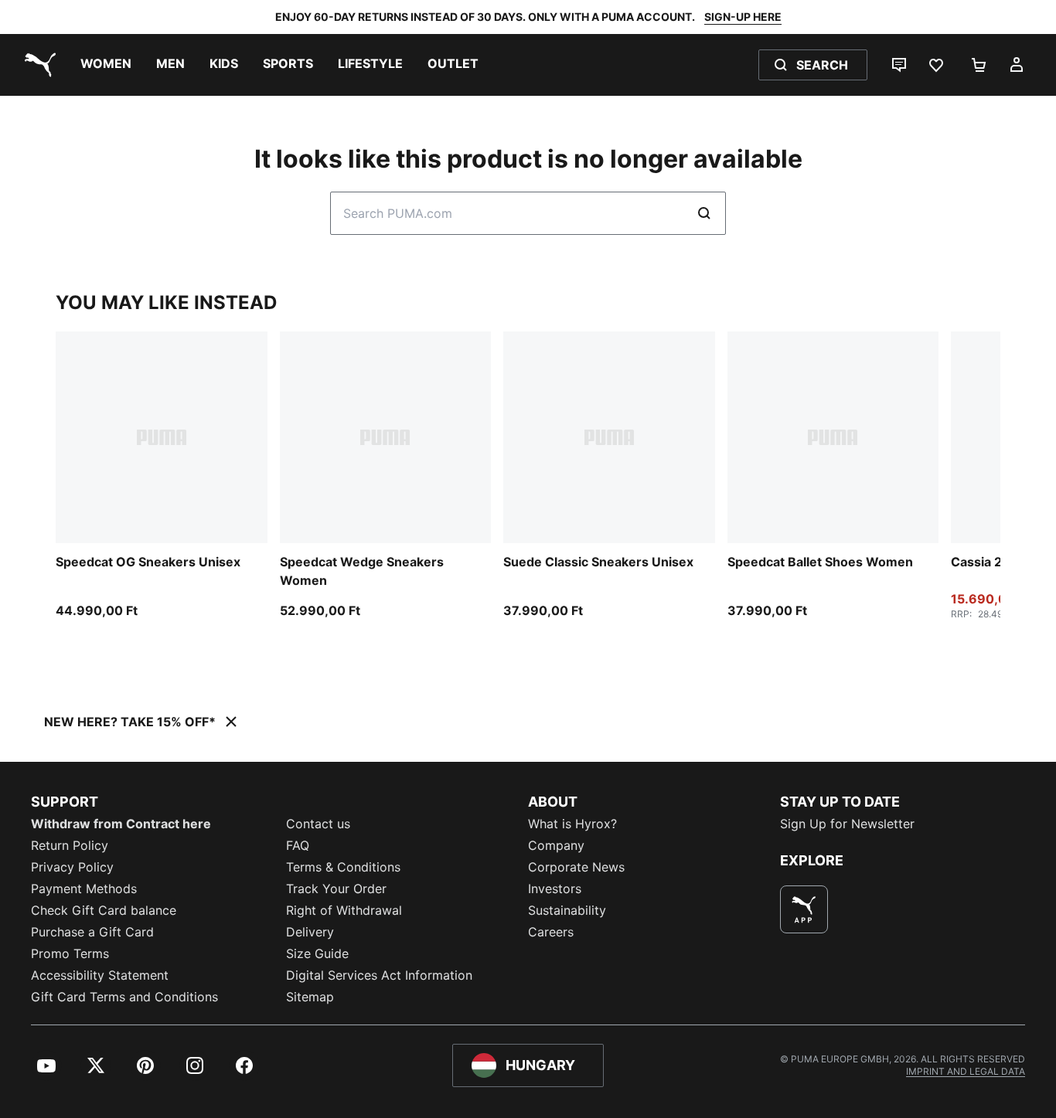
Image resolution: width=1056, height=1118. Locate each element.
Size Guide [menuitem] (317, 953)
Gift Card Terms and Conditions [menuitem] (124, 996)
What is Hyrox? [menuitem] (572, 823)
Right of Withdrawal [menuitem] (344, 910)
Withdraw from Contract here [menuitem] (121, 823)
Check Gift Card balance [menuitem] (103, 910)
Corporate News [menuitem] (576, 867)
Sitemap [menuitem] (310, 996)
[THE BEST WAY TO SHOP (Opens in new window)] (804, 909)
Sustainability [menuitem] (567, 910)
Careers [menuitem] (551, 932)
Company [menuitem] (556, 845)
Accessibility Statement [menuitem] (100, 975)
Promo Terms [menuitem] (70, 953)
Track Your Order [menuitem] (336, 888)
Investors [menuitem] (554, 888)
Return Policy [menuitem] (69, 845)
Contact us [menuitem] (318, 823)
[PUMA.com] (37, 64)
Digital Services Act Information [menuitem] (379, 975)
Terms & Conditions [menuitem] (343, 867)
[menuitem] (106, 65)
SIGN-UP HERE (743, 16)
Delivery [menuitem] (310, 932)
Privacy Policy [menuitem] (72, 867)
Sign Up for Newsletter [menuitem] (847, 823)
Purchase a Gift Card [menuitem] (92, 932)
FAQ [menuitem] (297, 845)
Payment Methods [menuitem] (84, 888)
